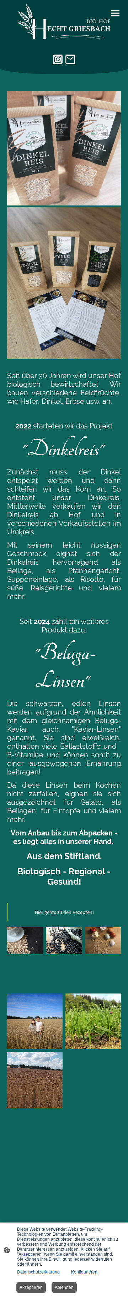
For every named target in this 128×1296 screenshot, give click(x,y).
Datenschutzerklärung (38, 1272)
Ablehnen (64, 1287)
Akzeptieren (31, 1287)
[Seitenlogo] (64, 22)
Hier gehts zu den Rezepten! (64, 912)
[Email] (70, 59)
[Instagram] (58, 59)
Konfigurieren (84, 1272)
